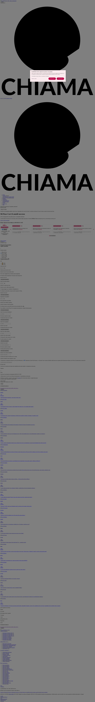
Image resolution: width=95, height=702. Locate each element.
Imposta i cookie (34, 78)
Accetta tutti (60, 78)
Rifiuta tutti (52, 78)
